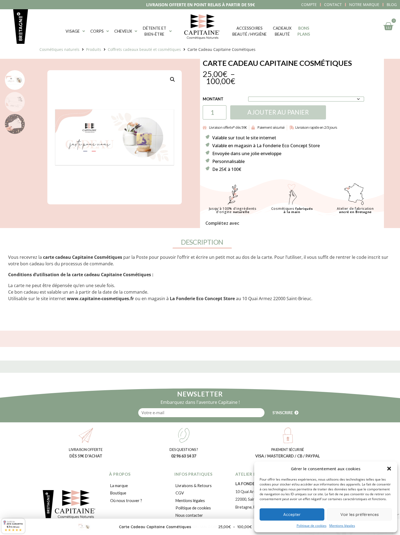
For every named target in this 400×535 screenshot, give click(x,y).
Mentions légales (342, 525)
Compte (309, 4)
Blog (392, 4)
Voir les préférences (359, 514)
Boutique (118, 493)
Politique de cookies (312, 525)
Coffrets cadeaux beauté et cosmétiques (144, 49)
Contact (333, 4)
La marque (119, 485)
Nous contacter (189, 515)
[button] (389, 468)
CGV (180, 493)
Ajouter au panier (278, 112)
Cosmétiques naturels (59, 49)
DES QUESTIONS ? (184, 449)
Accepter (292, 514)
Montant (213, 99)
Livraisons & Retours (194, 485)
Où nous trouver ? (126, 500)
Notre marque (364, 4)
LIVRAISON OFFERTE (86, 449)
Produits (93, 49)
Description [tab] (202, 242)
